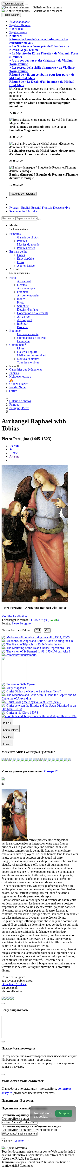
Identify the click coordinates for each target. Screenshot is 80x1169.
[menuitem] (68, 207)
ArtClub (19, 270)
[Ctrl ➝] (18, 684)
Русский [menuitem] (14, 207)
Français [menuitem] (47, 207)
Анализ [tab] (14, 456)
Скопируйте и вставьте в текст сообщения (29, 1129)
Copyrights (26, 1165)
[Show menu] (26, 4)
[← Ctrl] (19, 655)
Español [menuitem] (36, 207)
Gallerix (19, 1141)
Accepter (63, 1113)
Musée (18, 227)
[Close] (39, 219)
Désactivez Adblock (14, 984)
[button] (19, 21)
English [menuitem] (25, 207)
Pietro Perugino (21, 623)
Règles (21, 1162)
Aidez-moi (8, 1158)
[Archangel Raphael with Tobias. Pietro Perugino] (35, 601)
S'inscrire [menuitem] (31, 211)
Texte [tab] (14, 453)
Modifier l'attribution (14, 616)
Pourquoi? (51, 771)
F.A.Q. (20, 1158)
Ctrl (38, 630)
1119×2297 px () (44, 620)
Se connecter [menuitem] (17, 211)
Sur (27, 1158)
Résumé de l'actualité (23, 193)
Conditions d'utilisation (40, 1162)
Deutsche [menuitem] (58, 207)
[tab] (14, 446)
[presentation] (43, 460)
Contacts (35, 1158)
